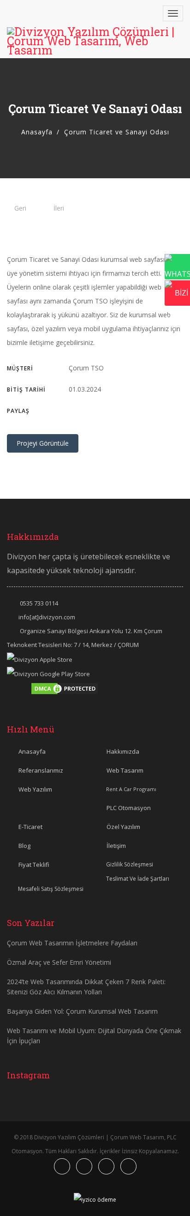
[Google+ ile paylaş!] (94, 410)
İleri (58, 208)
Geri (20, 208)
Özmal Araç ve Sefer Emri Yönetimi (59, 962)
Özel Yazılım (123, 827)
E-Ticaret (30, 827)
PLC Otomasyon (129, 808)
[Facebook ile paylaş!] (71, 410)
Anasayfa (37, 131)
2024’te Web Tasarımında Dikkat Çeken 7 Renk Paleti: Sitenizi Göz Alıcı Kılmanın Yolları (86, 986)
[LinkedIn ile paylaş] (105, 410)
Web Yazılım (35, 789)
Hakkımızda (123, 751)
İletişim (116, 845)
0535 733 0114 (39, 603)
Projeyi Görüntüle (43, 443)
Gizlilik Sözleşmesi (129, 864)
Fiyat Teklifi (33, 864)
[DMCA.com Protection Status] (64, 688)
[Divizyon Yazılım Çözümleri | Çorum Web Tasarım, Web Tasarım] (95, 41)
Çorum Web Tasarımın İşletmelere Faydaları (72, 942)
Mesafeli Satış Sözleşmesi (50, 889)
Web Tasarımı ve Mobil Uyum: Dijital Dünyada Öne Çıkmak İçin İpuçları (94, 1035)
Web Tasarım (125, 770)
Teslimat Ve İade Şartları (137, 879)
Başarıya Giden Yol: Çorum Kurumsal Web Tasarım (82, 1011)
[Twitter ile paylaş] (82, 410)
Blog (24, 845)
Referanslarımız (40, 770)
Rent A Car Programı (131, 789)
